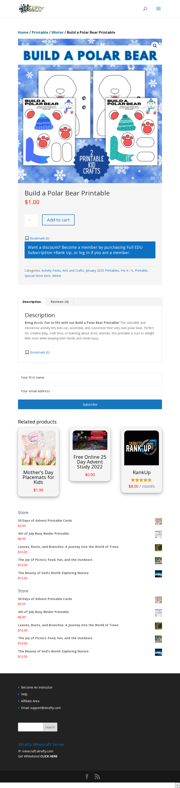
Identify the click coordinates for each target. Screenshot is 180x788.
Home (23, 32)
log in (84, 252)
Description (32, 302)
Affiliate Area (30, 701)
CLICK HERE (49, 756)
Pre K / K (127, 270)
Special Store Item (37, 276)
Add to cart (58, 220)
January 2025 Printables (102, 270)
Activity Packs (51, 270)
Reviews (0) (60, 302)
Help (24, 694)
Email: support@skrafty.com (41, 708)
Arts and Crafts (73, 270)
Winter (58, 32)
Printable (40, 32)
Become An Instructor (36, 687)
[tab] (32, 302)
